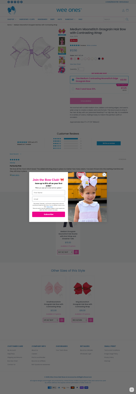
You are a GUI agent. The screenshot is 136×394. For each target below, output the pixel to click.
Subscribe (48, 214)
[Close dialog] (104, 174)
